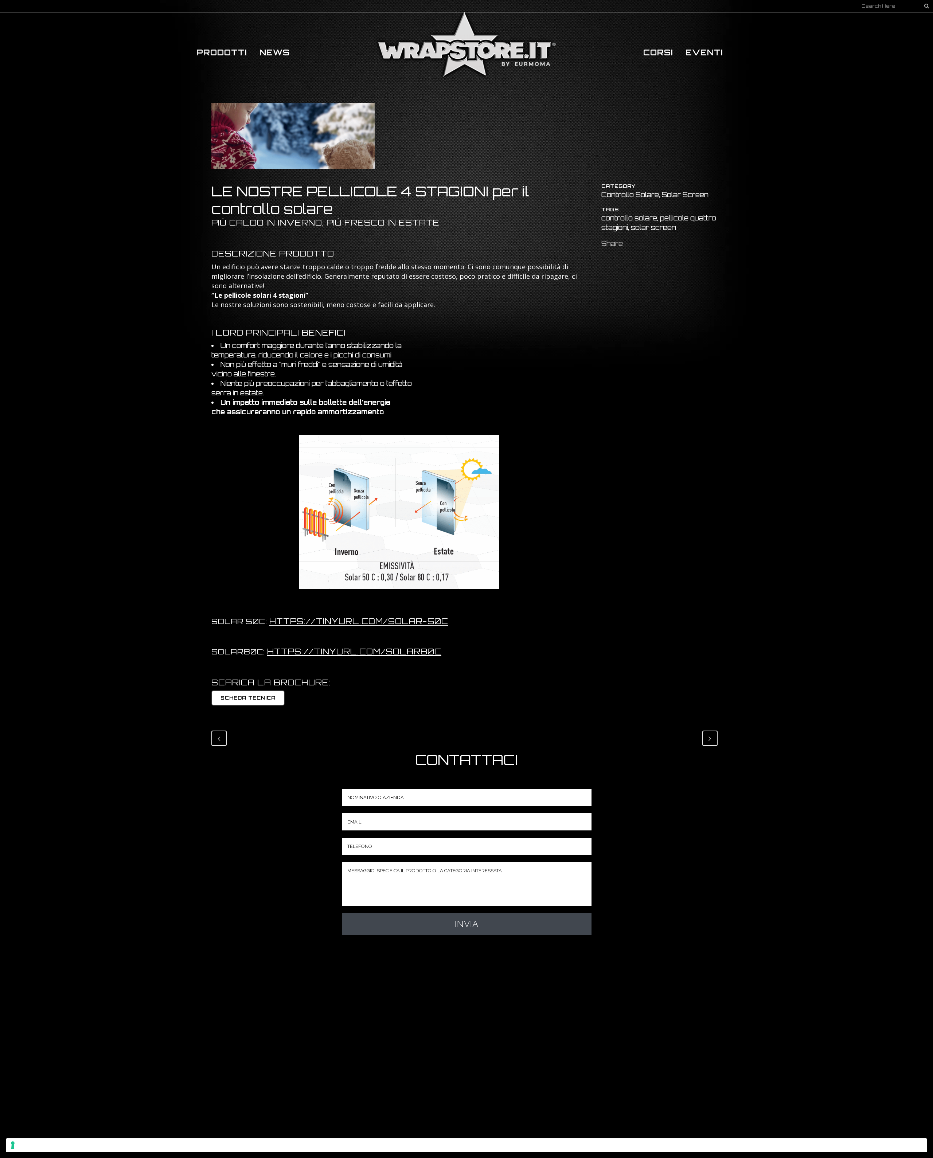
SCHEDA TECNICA (248, 698)
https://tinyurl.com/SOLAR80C (354, 651)
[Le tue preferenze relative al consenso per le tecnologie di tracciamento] (466, 1145)
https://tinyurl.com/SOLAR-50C (358, 621)
